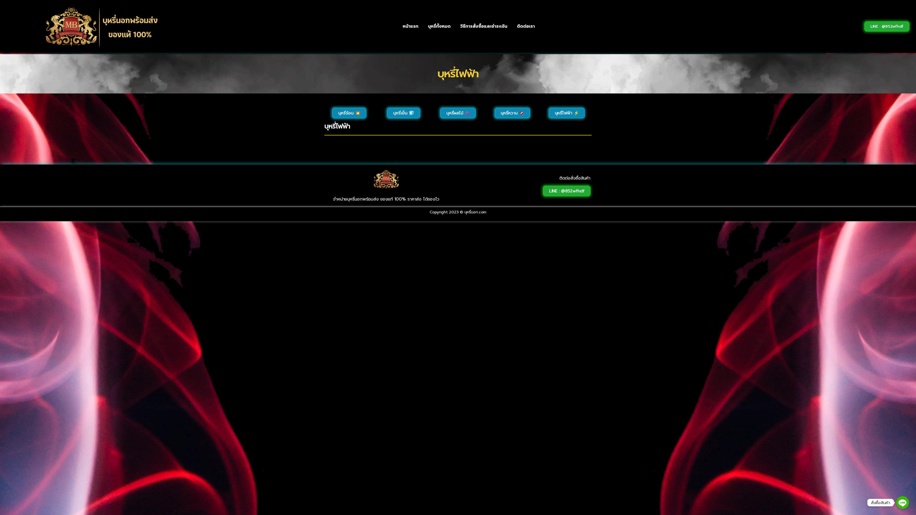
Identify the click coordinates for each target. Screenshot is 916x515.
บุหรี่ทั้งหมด (439, 26)
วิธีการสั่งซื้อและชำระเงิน (483, 26)
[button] (886, 26)
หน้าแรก (410, 26)
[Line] (902, 502)
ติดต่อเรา (526, 26)
